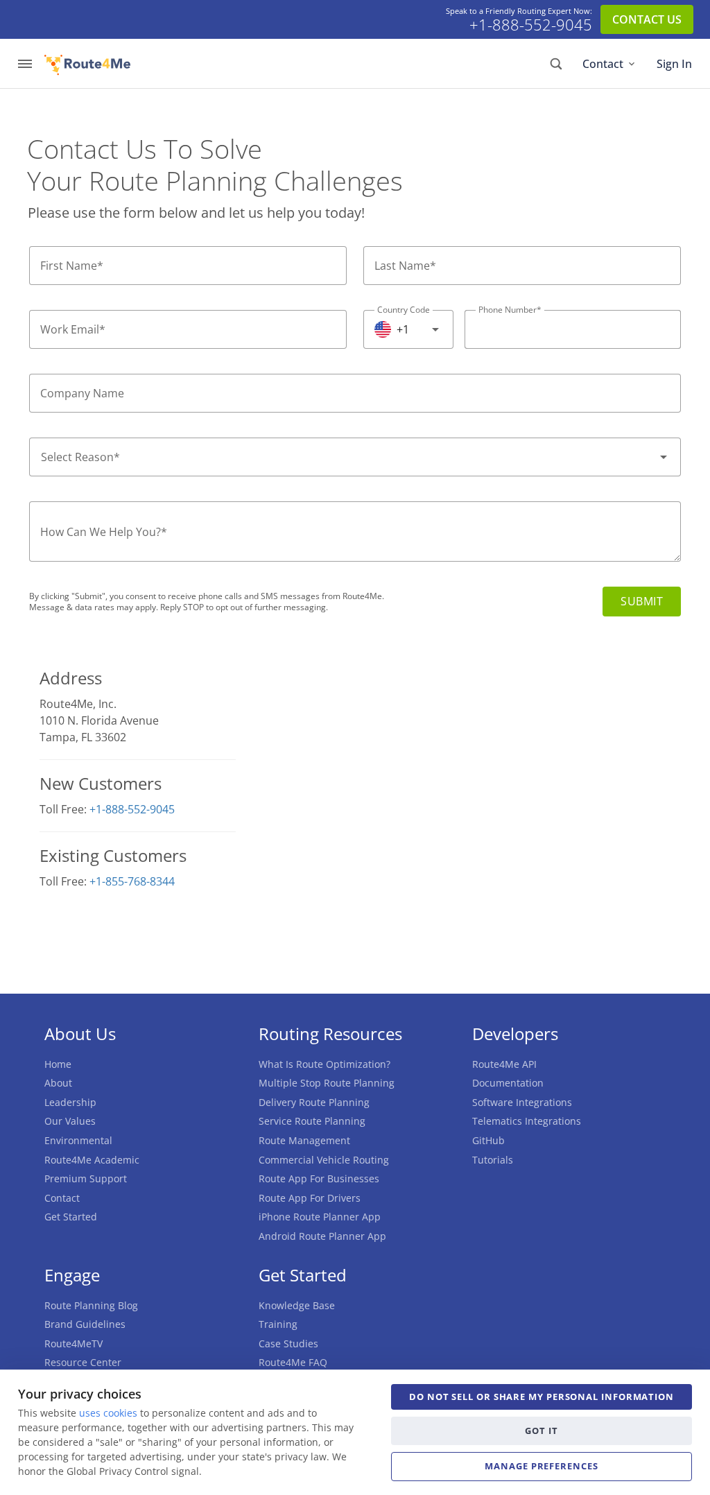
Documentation (508, 1082)
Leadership (70, 1102)
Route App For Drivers (310, 1197)
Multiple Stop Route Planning (327, 1082)
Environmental (78, 1140)
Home (57, 1064)
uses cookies (108, 1412)
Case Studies (288, 1343)
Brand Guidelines (84, 1324)
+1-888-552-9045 (530, 25)
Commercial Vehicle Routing (324, 1159)
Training (278, 1324)
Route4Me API (504, 1064)
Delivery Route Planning (314, 1102)
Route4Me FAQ (293, 1362)
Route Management (304, 1140)
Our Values (70, 1120)
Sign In (674, 63)
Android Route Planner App (322, 1236)
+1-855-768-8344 (132, 881)
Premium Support (85, 1178)
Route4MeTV (73, 1343)
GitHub (488, 1140)
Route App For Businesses (319, 1178)
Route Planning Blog (91, 1305)
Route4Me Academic (91, 1159)
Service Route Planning (312, 1120)
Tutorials (492, 1159)
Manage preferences (541, 1466)
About (58, 1082)
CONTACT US (647, 19)
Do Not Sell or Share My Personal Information (541, 1396)
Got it (541, 1430)
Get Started (70, 1216)
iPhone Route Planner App (320, 1216)
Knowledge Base (297, 1305)
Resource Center (82, 1362)
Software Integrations (522, 1102)
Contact (602, 63)
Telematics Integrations (526, 1120)
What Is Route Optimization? (324, 1064)
